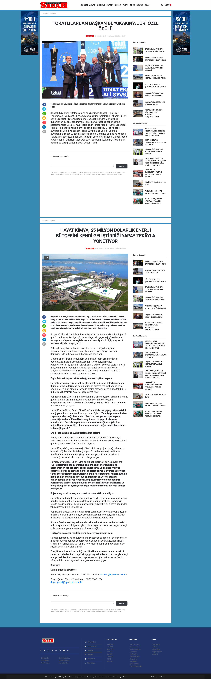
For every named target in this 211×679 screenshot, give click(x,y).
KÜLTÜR (139, 5)
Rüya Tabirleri (157, 652)
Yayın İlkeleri (45, 660)
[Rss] (60, 650)
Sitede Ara (156, 644)
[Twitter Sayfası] (45, 650)
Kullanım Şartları (64, 658)
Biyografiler (156, 649)
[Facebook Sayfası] (41, 650)
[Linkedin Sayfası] (57, 650)
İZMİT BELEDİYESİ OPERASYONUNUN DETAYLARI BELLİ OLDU (155, 142)
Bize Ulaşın (91, 663)
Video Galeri (91, 646)
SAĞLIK (118, 5)
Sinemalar (133, 659)
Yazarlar (90, 650)
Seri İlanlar (133, 661)
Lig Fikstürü (133, 654)
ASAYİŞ (92, 5)
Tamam (163, 677)
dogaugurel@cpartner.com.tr (66, 582)
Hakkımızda (45, 658)
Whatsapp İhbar (64, 660)
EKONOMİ (101, 5)
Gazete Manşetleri (136, 666)
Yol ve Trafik (134, 647)
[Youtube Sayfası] (53, 650)
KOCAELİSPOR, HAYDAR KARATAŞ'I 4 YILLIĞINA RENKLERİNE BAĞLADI (153, 201)
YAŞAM (125, 5)
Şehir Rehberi (134, 664)
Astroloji (155, 654)
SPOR (132, 5)
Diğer (147, 5)
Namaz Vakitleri (135, 649)
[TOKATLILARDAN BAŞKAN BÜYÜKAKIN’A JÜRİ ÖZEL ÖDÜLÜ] (85, 70)
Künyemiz (91, 659)
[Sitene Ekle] (68, 650)
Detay (155, 677)
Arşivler (90, 654)
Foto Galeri (91, 642)
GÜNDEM (84, 5)
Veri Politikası (45, 663)
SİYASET (109, 5)
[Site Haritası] (64, 650)
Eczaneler (133, 652)
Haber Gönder (63, 663)
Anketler (155, 647)
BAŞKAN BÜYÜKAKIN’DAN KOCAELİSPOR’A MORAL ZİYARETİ (154, 151)
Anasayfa (45, 13)
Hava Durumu (134, 644)
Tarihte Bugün (134, 656)
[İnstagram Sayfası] (49, 650)
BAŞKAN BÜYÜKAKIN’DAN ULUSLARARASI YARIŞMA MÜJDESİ (154, 68)
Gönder (121, 166)
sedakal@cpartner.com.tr (113, 574)
